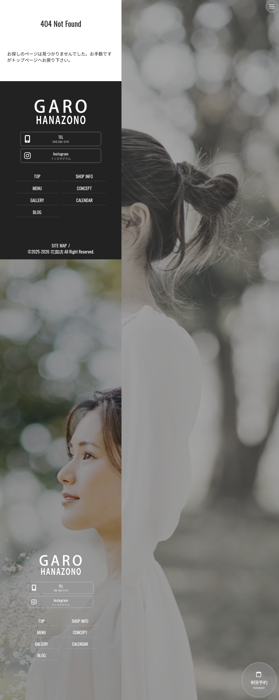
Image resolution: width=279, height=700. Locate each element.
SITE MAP (59, 245)
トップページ (25, 60)
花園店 (56, 251)
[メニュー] (272, 6)
